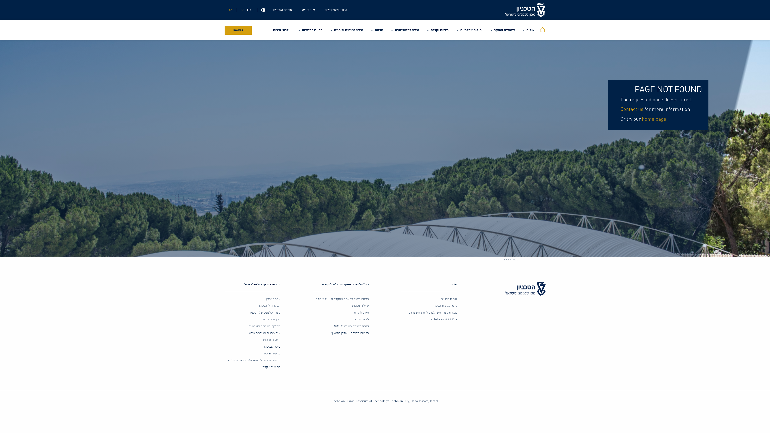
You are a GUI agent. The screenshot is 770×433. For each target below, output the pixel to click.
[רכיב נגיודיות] (263, 10)
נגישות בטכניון (272, 346)
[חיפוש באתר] (231, 10)
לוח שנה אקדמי (271, 367)
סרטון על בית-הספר (445, 306)
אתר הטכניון (273, 299)
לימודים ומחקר (504, 30)
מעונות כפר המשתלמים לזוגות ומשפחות (433, 312)
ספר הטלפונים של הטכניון (265, 312)
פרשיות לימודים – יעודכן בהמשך (350, 333)
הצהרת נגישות (271, 340)
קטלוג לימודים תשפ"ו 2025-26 (351, 326)
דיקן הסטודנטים (271, 319)
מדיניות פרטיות (271, 353)
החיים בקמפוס (312, 30)
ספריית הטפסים (282, 10)
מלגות (379, 30)
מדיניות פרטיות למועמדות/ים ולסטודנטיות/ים (254, 360)
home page (654, 119)
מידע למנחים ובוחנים (348, 30)
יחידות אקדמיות (471, 30)
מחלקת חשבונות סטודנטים (264, 326)
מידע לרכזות (361, 312)
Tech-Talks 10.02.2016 (443, 319)
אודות (530, 30)
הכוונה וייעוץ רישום (336, 10)
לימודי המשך (361, 319)
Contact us (631, 109)
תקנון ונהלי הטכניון (269, 306)
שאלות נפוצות (360, 306)
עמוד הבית (511, 259)
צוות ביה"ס (308, 10)
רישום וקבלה (440, 30)
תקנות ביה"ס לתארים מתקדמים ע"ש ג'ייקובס (342, 299)
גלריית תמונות (449, 299)
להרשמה (238, 30)
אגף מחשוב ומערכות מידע (264, 333)
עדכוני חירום (281, 30)
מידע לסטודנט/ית (407, 30)
